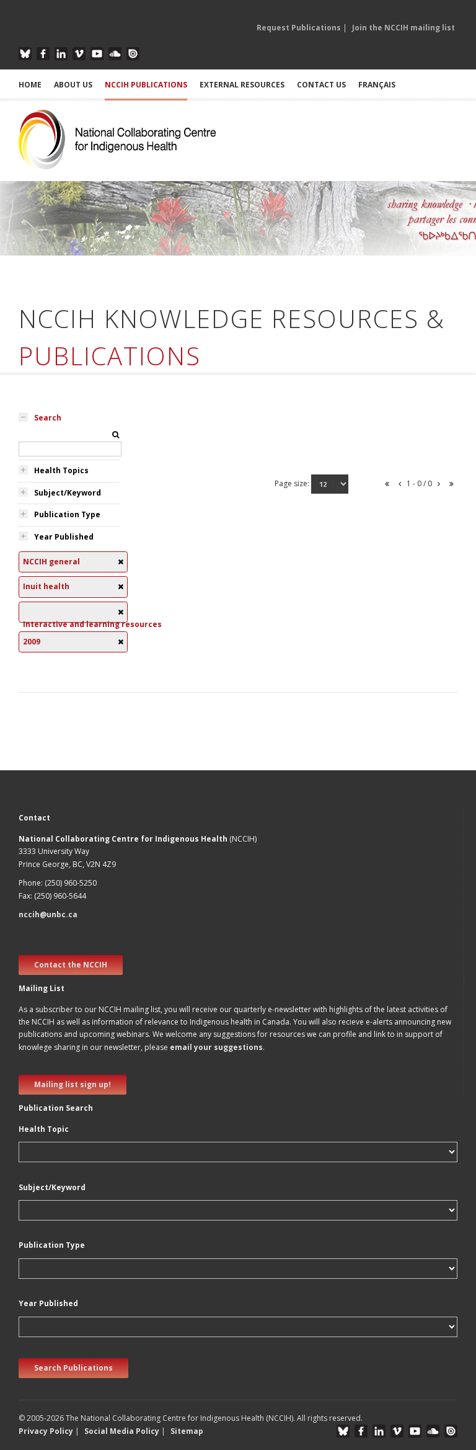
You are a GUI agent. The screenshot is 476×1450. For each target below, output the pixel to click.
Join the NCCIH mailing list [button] (403, 27)
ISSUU (132, 53)
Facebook (43, 53)
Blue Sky (25, 53)
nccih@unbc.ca (48, 914)
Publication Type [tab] (67, 514)
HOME (30, 84)
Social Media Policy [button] (121, 1431)
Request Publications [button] (299, 27)
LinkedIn (61, 53)
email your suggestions (216, 1047)
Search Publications (73, 1368)
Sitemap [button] (186, 1431)
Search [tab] (47, 417)
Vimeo (79, 53)
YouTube (97, 53)
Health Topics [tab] (61, 470)
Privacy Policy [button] (46, 1431)
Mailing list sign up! (72, 1084)
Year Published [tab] (64, 537)
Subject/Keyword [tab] (67, 492)
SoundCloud (114, 53)
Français (376, 84)
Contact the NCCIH (70, 964)
